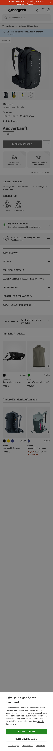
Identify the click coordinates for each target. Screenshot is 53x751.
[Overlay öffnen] (34, 4)
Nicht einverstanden (26, 739)
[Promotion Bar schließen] (50, 2)
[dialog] (26, 721)
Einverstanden (26, 731)
